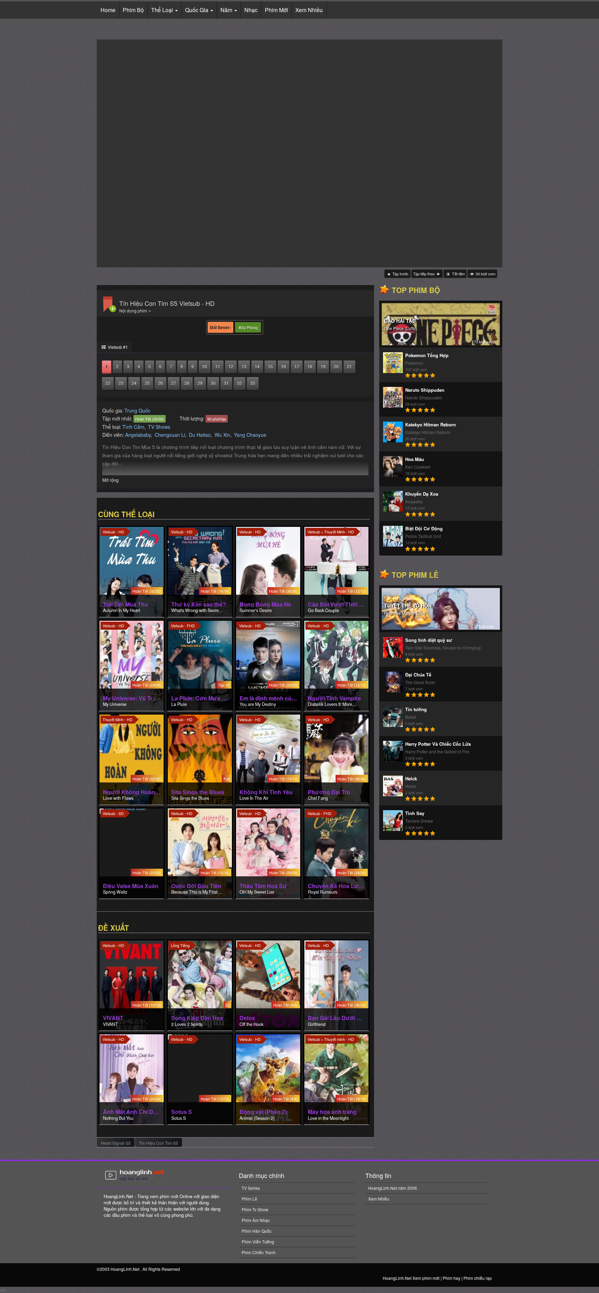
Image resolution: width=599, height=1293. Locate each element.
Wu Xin (222, 434)
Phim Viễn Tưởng (258, 1242)
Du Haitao (200, 434)
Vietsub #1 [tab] (117, 347)
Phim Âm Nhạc (256, 1220)
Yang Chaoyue (250, 434)
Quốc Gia (197, 10)
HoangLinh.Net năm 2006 (392, 1188)
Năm (227, 10)
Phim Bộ (133, 10)
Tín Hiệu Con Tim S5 (158, 1143)
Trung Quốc (137, 410)
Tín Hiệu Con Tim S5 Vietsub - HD (167, 303)
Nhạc (251, 10)
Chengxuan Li (170, 434)
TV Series (251, 1188)
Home (108, 10)
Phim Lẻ (249, 1199)
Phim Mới (276, 10)
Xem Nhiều (309, 10)
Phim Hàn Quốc (256, 1231)
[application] (299, 153)
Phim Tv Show (255, 1209)
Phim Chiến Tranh (259, 1252)
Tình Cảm (133, 426)
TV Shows (159, 426)
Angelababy (138, 434)
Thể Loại (162, 10)
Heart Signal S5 (116, 1143)
